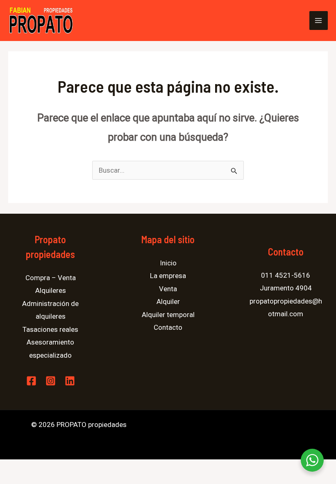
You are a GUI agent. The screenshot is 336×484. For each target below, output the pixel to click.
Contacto (168, 327)
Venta (168, 289)
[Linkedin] (70, 381)
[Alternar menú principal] (318, 20)
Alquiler (168, 301)
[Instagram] (50, 381)
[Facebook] (31, 381)
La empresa (168, 276)
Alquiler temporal (168, 314)
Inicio (168, 263)
